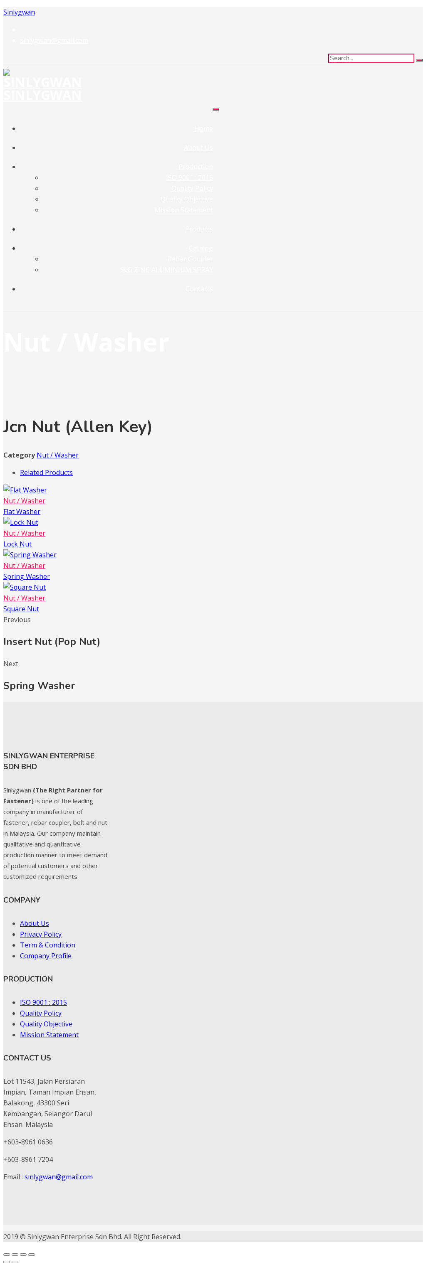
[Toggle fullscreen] (15, 1254)
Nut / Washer (58, 455)
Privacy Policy (41, 934)
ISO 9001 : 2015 (189, 177)
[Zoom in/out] (6, 1254)
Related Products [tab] (46, 472)
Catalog (201, 248)
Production (195, 166)
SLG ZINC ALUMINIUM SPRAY (166, 269)
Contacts (199, 288)
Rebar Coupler (190, 258)
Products (199, 229)
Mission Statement (183, 209)
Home (203, 128)
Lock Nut (17, 544)
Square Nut (21, 608)
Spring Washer (26, 576)
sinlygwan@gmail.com (59, 1176)
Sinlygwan (19, 12)
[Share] (23, 1254)
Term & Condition (47, 945)
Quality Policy (192, 188)
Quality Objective (187, 199)
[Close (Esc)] (31, 1254)
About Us (198, 147)
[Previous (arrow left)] (6, 1262)
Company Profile (46, 955)
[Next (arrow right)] (15, 1262)
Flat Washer (21, 511)
